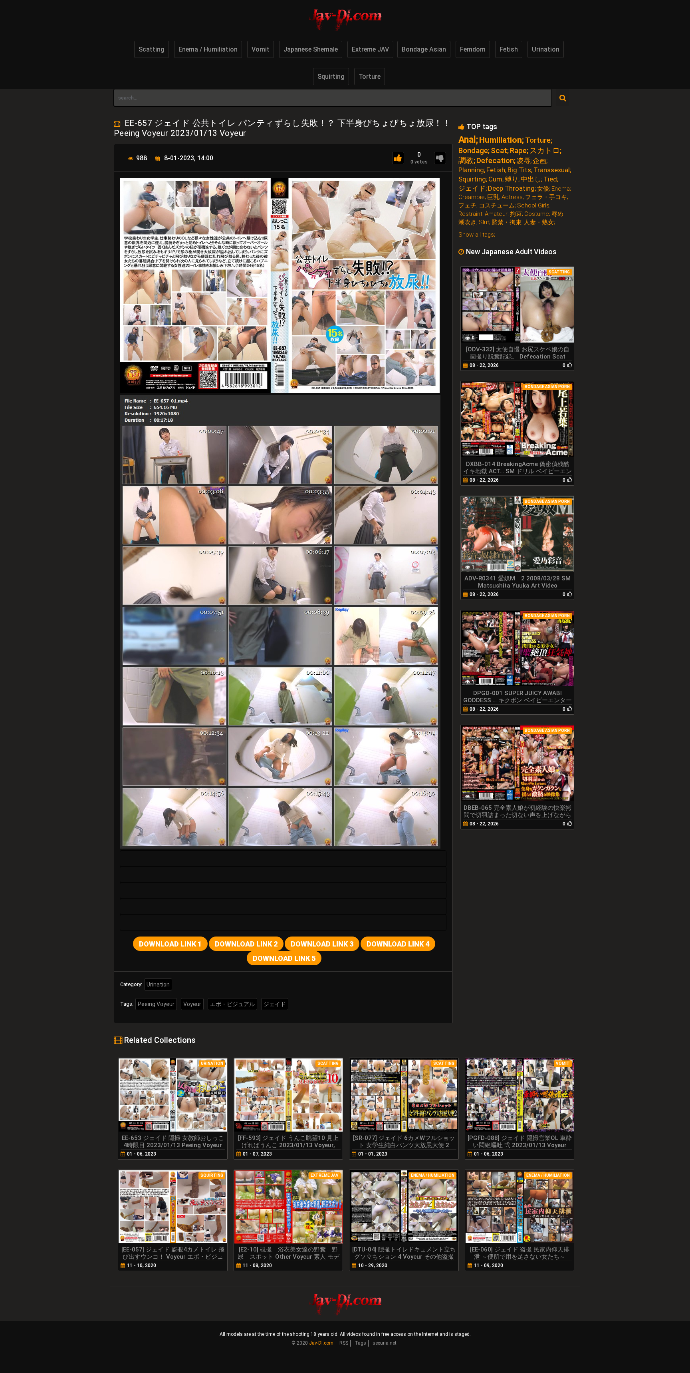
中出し (531, 179)
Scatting (152, 49)
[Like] (398, 158)
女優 (543, 189)
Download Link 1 (170, 944)
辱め (557, 214)
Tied (550, 179)
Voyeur (192, 1004)
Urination (545, 49)
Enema (560, 189)
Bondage (473, 150)
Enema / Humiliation (208, 49)
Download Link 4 (398, 944)
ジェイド (275, 1004)
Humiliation (500, 140)
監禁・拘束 (506, 222)
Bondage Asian (424, 49)
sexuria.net (385, 1343)
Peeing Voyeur (156, 1004)
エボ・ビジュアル (232, 1004)
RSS (343, 1343)
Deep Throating (511, 188)
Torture (370, 76)
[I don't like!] (440, 158)
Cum (495, 179)
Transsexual (551, 170)
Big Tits (519, 170)
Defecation (495, 160)
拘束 (516, 214)
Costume (536, 214)
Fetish (509, 49)
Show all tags (476, 234)
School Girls (533, 206)
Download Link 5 (284, 958)
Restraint (470, 214)
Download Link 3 (322, 944)
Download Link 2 (246, 944)
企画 (539, 160)
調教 (466, 160)
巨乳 (493, 197)
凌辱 (523, 160)
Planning (471, 170)
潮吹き (467, 222)
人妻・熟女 (539, 222)
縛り (511, 179)
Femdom (473, 49)
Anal (467, 139)
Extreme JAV (370, 49)
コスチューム (497, 206)
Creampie (471, 197)
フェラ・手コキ (546, 197)
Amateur (496, 214)
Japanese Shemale (311, 49)
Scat (499, 150)
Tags (360, 1343)
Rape (518, 150)
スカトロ (544, 150)
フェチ (467, 206)
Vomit (261, 49)
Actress (512, 197)
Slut (484, 222)
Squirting (331, 76)
